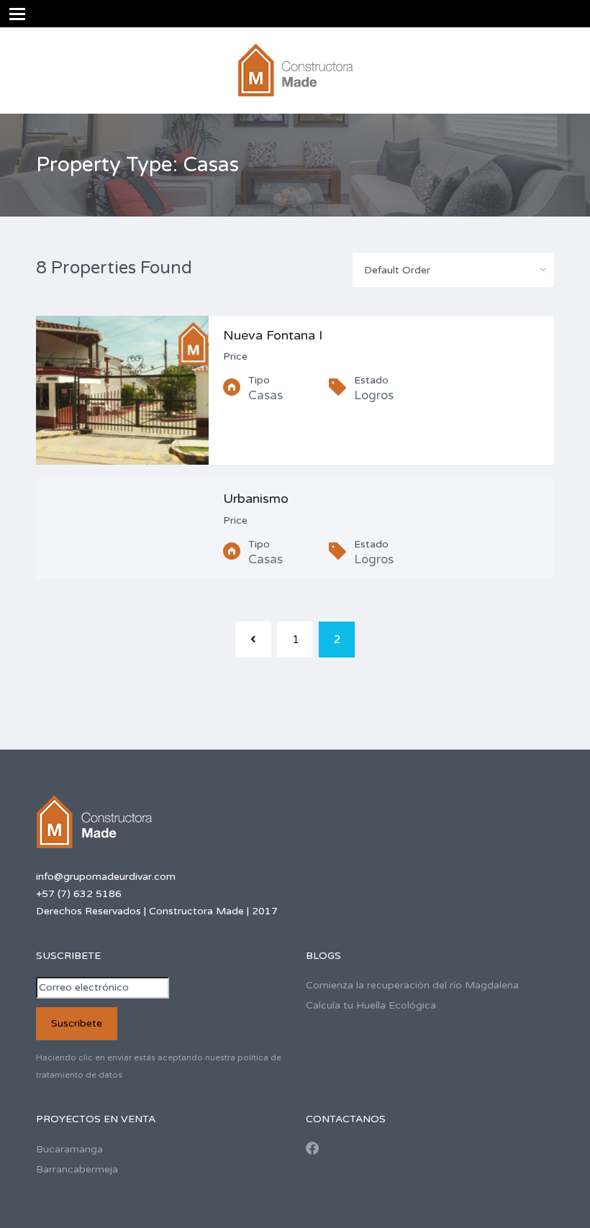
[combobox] (453, 270)
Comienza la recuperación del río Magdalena (412, 985)
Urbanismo (256, 498)
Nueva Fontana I (272, 335)
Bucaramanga (69, 1149)
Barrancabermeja (77, 1169)
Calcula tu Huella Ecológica (371, 1005)
